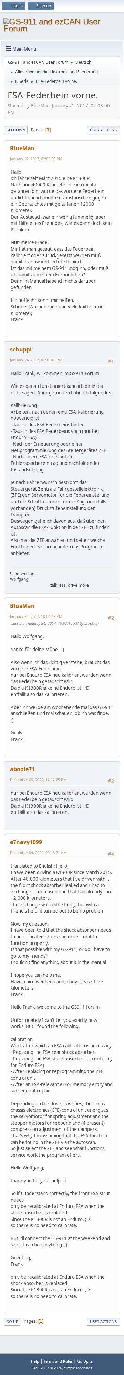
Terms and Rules (58, 1361)
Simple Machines (78, 1368)
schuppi (21, 349)
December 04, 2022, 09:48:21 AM (38, 852)
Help (35, 1361)
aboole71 (22, 769)
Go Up (12, 1321)
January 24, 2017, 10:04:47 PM (36, 616)
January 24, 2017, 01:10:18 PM (36, 359)
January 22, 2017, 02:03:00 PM (36, 158)
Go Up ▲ (85, 1361)
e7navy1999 (26, 842)
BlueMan (22, 148)
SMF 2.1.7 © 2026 (47, 1368)
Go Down (15, 129)
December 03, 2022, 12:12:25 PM (38, 779)
